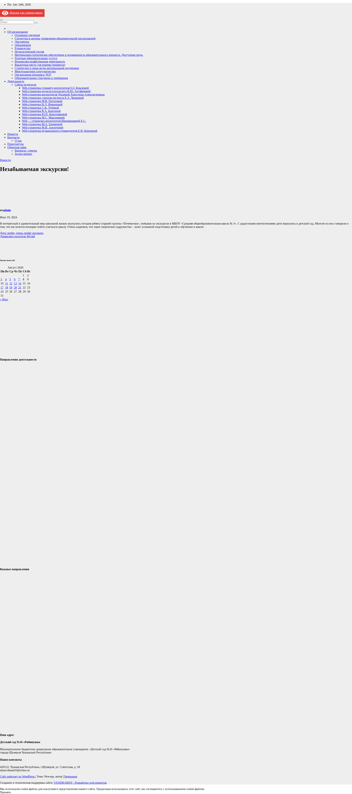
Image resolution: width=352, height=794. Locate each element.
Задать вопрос (23, 153)
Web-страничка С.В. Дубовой (40, 107)
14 (19, 283)
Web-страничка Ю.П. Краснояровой (44, 114)
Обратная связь (16, 147)
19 (10, 287)
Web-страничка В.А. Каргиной (41, 111)
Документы (22, 41)
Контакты (13, 137)
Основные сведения (27, 35)
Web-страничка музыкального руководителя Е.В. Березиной (59, 130)
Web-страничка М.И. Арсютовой (42, 127)
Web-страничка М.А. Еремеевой (42, 124)
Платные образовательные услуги (36, 58)
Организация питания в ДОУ (33, 74)
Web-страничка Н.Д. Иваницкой (42, 104)
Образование (23, 45)
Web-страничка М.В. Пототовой (42, 101)
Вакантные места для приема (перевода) (40, 64)
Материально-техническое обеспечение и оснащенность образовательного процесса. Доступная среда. (79, 54)
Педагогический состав (29, 51)
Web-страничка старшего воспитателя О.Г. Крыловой (55, 87)
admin (7, 210)
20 (15, 287)
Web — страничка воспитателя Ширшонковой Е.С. (54, 120)
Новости (12, 134)
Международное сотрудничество (35, 71)
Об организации (17, 31)
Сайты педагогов (25, 84)
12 (10, 283)
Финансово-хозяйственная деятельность (40, 61)
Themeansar (70, 776)
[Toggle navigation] (1, 19)
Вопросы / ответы (26, 150)
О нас (18, 140)
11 (6, 283)
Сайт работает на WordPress (17, 776)
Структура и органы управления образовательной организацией (55, 38)
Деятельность (15, 81)
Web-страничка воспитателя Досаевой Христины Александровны (63, 94)
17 (2, 287)
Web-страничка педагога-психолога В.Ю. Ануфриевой (56, 91)
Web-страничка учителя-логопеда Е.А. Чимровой (53, 97)
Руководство (22, 48)
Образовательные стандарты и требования (41, 78)
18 (6, 287)
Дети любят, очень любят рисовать (21, 233)
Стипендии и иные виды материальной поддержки (47, 68)
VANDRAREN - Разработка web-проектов (80, 782)
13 (15, 283)
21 (19, 287)
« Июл (4, 299)
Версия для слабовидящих (25, 12)
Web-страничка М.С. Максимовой (43, 117)
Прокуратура (15, 144)
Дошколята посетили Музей (17, 236)
